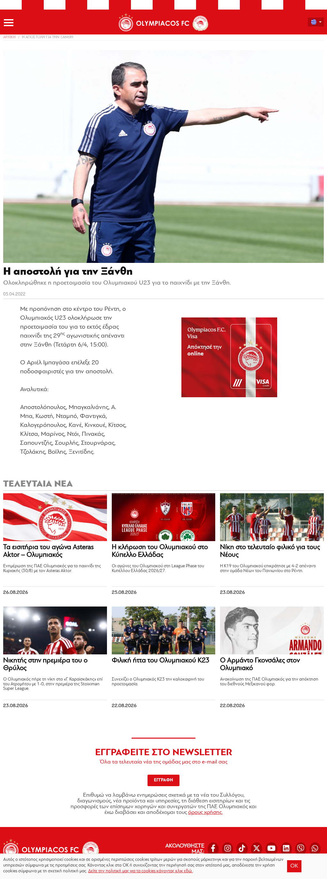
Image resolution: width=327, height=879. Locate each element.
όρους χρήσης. (205, 813)
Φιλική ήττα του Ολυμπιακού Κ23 (160, 660)
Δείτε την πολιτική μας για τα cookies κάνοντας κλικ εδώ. (140, 871)
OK (294, 866)
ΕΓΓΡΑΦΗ (163, 780)
